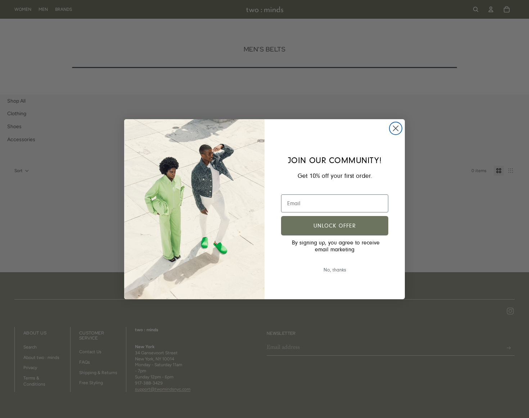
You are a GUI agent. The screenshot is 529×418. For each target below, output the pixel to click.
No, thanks (335, 270)
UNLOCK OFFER (334, 226)
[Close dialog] (395, 128)
